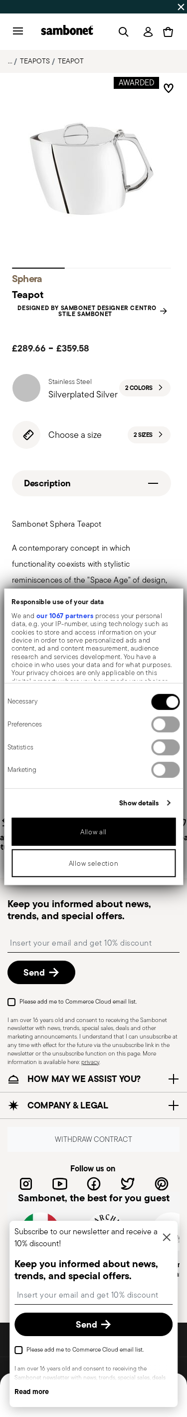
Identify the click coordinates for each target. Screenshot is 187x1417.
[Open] (121, 31)
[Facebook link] (94, 1183)
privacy (90, 1061)
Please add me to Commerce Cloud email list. (78, 1001)
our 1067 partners (64, 616)
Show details (139, 803)
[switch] (165, 724)
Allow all (93, 832)
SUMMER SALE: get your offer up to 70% (77, 6)
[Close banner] (181, 7)
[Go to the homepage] (67, 31)
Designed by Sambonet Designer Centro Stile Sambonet (87, 311)
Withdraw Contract (93, 1139)
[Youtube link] (60, 1183)
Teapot (71, 61)
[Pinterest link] (162, 1183)
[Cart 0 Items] (168, 32)
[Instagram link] (26, 1183)
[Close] (167, 1238)
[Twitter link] (128, 1183)
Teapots (35, 61)
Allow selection (94, 863)
